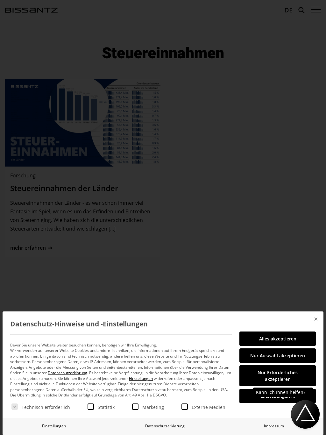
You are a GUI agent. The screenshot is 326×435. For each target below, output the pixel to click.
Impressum (274, 426)
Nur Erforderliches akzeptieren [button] (278, 375)
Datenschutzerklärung (67, 372)
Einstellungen (54, 426)
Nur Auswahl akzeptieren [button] (277, 356)
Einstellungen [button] (141, 378)
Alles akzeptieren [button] (277, 339)
